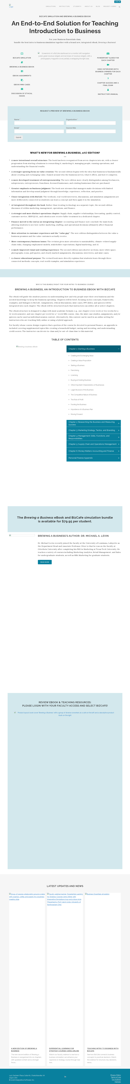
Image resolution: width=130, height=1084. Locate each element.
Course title (71, 128)
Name (17, 119)
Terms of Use (116, 1077)
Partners (118, 1082)
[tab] (94, 348)
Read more (44, 562)
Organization (72, 119)
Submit (18, 137)
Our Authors (116, 1080)
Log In (117, 1)
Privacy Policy (115, 1075)
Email (17, 128)
